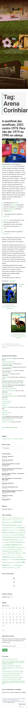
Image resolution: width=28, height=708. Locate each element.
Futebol (3, 345)
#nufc (5, 228)
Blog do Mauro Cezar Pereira (9, 388)
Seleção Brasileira (6, 562)
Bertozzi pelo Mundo (7, 367)
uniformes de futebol (7, 567)
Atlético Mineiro (13, 519)
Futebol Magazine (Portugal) (9, 396)
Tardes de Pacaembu (7, 363)
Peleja (3, 416)
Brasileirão (19, 525)
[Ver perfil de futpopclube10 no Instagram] (14, 586)
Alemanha (7, 518)
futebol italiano (18, 547)
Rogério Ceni (8, 559)
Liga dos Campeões (14, 551)
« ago (3, 630)
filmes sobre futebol (18, 537)
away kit (17, 519)
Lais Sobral (12, 281)
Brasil (14, 525)
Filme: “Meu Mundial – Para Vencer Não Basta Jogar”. (11, 479)
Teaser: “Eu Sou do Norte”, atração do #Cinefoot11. (11, 464)
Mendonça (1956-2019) (7, 483)
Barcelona (21, 519)
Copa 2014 (17, 530)
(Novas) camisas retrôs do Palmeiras (11, 666)
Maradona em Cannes (7, 495)
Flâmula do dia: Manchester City (10, 487)
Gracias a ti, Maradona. (7, 460)
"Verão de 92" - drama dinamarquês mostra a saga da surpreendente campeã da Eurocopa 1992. (13, 682)
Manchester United (13, 553)
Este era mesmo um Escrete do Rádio (11, 679)
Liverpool (20, 551)
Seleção (23, 559)
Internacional (14, 549)
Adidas (3, 518)
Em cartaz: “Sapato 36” (7, 456)
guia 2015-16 (4, 549)
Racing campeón (6, 499)
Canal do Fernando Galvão (8, 390)
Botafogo (9, 525)
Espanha (12, 535)
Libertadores (5, 551)
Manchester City (5, 553)
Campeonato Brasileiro (7, 527)
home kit (8, 549)
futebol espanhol (11, 545)
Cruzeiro (17, 532)
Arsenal (23, 518)
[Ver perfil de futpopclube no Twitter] (14, 582)
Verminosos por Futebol (8, 370)
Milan (3, 554)
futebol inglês (11, 547)
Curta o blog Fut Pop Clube (9, 427)
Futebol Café (5, 377)
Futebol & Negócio (6, 401)
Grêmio (23, 547)
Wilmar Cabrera (6, 374)
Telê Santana (12, 565)
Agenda (13, 344)
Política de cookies (11, 702)
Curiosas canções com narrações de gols (12, 671)
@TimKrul (13, 205)
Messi (24, 553)
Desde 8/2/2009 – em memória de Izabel (12, 438)
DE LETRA (22, 532)
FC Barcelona (6, 537)
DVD (9, 535)
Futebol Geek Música (7, 358)
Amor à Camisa (13, 518)
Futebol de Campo (6, 412)
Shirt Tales (4, 410)
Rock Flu (4, 405)
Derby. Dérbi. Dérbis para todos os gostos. (12, 677)
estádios (21, 535)
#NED (15, 207)
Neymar (19, 554)
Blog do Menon (6, 403)
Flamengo (5, 540)
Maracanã (21, 553)
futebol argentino (5, 542)
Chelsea (8, 530)
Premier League (16, 557)
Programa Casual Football (8, 362)
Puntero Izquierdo (6, 421)
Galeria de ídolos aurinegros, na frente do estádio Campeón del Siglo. (12, 491)
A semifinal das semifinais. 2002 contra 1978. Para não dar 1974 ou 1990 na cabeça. (13, 128)
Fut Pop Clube (14, 46)
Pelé (10, 557)
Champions (15, 527)
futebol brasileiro (16, 542)
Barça (3, 522)
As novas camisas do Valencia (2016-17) (12, 673)
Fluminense (13, 540)
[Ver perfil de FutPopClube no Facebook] (14, 578)
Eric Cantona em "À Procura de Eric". (11, 675)
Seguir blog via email (8, 636)
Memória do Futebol (7, 394)
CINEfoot (13, 530)
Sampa (13, 559)
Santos (17, 559)
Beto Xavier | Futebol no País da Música (12, 380)
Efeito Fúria (5, 399)
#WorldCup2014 (10, 209)
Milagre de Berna (7, 166)
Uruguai (15, 567)
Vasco (18, 567)
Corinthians (10, 532)
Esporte (17, 344)
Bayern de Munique (10, 522)
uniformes (18, 565)
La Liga (20, 549)
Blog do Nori (5, 414)
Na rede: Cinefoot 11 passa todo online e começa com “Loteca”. (12, 469)
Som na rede (14, 562)
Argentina (20, 518)
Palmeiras (5, 557)
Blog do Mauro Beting (7, 419)
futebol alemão (21, 539)
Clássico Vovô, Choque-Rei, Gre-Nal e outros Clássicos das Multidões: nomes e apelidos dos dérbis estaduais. (13, 663)
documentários (5, 535)
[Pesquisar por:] (11, 448)
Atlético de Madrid (6, 519)
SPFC (20, 562)
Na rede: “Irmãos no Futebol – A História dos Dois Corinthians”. (13, 474)
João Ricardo (7, 344)
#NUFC (16, 202)
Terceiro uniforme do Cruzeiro (9, 659)
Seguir (5, 650)
